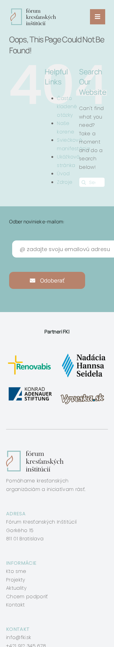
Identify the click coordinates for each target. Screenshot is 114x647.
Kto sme (16, 571)
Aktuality (16, 588)
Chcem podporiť (27, 596)
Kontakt (15, 604)
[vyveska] (83, 388)
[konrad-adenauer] (30, 388)
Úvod (63, 173)
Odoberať (51, 280)
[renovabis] (30, 353)
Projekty (15, 579)
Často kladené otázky (67, 107)
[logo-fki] (33, 10)
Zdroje (64, 182)
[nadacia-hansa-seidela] (83, 353)
